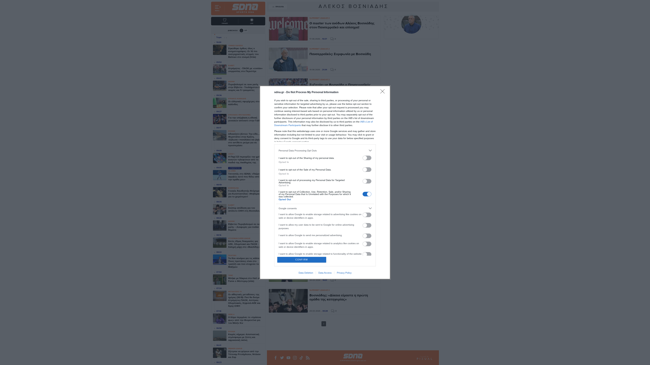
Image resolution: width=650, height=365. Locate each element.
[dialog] (325, 182)
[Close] (383, 92)
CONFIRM (301, 259)
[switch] (367, 158)
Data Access (325, 272)
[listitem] (325, 150)
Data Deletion (306, 272)
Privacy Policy (344, 272)
